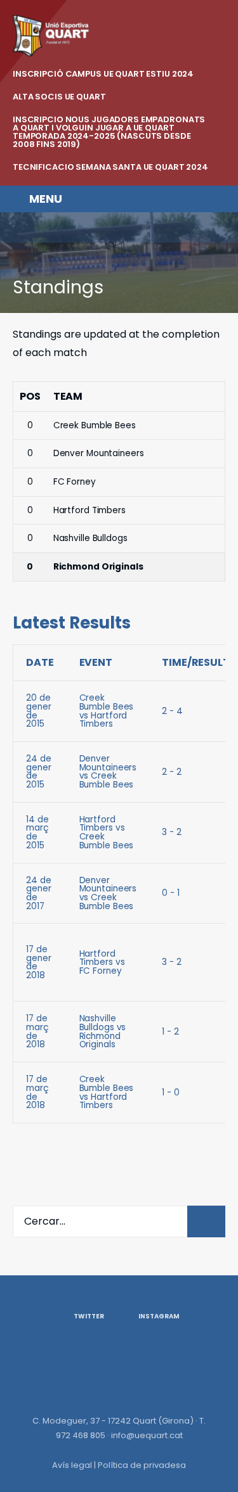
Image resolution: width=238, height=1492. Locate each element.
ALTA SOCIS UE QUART (59, 97)
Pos (30, 396)
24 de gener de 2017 (38, 893)
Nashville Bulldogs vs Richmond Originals (102, 1031)
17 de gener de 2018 (38, 962)
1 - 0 (170, 1093)
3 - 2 (171, 832)
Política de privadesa (142, 1465)
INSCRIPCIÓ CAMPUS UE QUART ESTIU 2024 (103, 74)
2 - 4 (172, 711)
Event (95, 662)
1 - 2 (170, 1032)
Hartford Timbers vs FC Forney (102, 962)
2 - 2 (171, 772)
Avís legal (72, 1465)
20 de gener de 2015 (38, 711)
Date (40, 662)
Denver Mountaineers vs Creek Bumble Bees (108, 772)
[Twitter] (20, 227)
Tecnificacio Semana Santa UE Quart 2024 (110, 167)
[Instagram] (46, 227)
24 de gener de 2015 (38, 772)
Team (68, 396)
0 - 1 (170, 893)
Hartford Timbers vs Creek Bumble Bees (106, 832)
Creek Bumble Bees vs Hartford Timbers (106, 711)
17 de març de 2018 (37, 1031)
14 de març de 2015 (37, 832)
